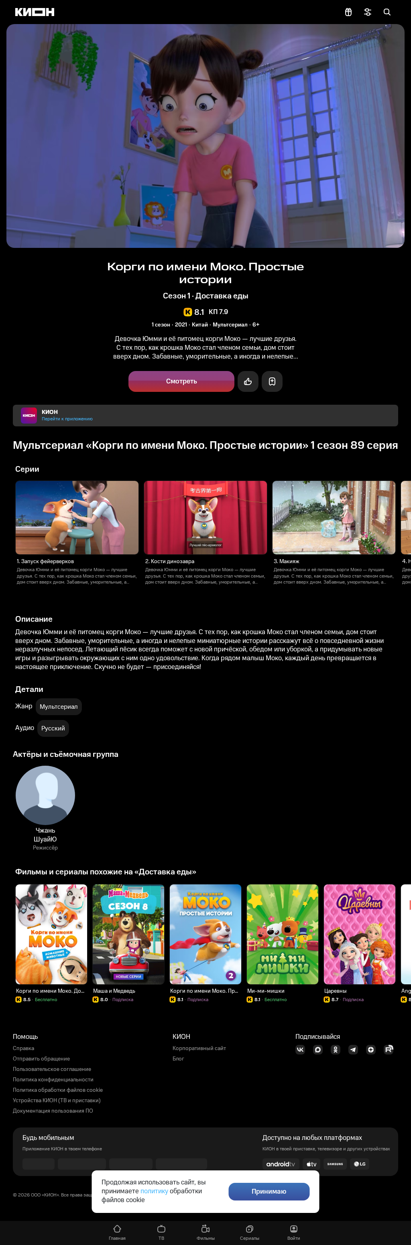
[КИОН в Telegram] (355, 1049)
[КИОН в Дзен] (373, 1049)
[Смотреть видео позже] (272, 381)
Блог (178, 1059)
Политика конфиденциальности (53, 1079)
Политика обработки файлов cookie (58, 1090)
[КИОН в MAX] (320, 1049)
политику (154, 1191)
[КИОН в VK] (302, 1049)
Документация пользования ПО (53, 1111)
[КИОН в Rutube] (391, 1049)
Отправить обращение (41, 1059)
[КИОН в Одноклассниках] (338, 1049)
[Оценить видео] (248, 381)
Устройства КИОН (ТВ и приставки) (57, 1100)
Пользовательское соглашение (52, 1069)
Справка (23, 1048)
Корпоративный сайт (199, 1048)
